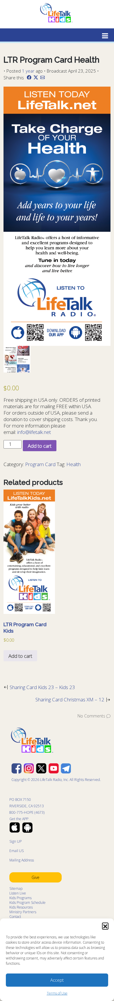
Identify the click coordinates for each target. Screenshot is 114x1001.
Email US (16, 850)
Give (35, 877)
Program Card (40, 464)
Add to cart (39, 445)
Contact (15, 916)
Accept (57, 980)
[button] (105, 926)
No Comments (91, 716)
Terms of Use (57, 993)
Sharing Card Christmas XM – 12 (69, 699)
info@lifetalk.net (34, 432)
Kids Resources (21, 907)
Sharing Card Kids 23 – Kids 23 (42, 687)
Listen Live (17, 893)
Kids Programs (20, 897)
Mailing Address (21, 860)
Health (73, 464)
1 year (28, 71)
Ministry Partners (22, 911)
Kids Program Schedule (27, 902)
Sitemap (16, 888)
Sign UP (15, 841)
